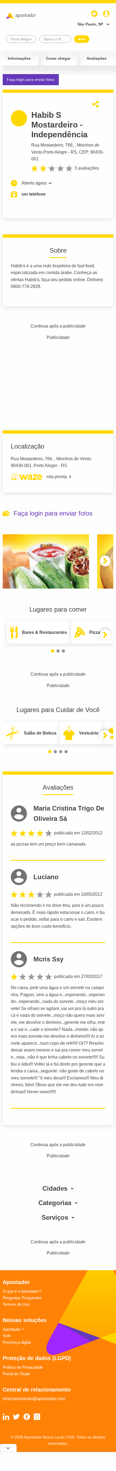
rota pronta (56, 476)
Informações (19, 58)
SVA (7, 1335)
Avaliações (97, 58)
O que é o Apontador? (22, 1291)
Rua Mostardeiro (47, 145)
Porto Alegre (55, 152)
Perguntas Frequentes (22, 1297)
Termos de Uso (16, 1304)
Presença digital (17, 1342)
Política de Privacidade (23, 1367)
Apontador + (13, 1329)
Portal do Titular (16, 1373)
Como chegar (58, 58)
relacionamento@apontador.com (34, 1398)
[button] (105, 560)
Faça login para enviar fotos (30, 79)
